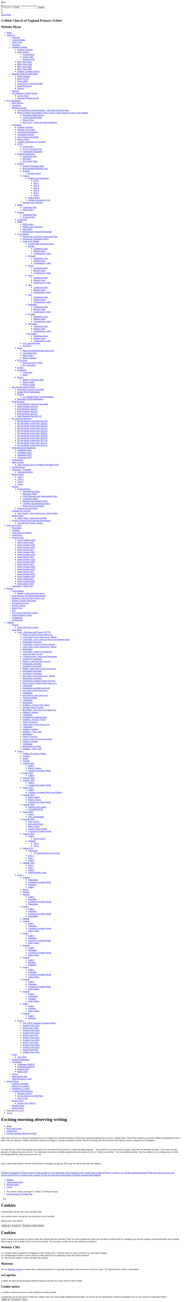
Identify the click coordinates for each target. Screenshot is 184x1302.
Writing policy (34, 198)
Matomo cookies (15, 1269)
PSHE (20, 222)
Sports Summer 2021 (26, 576)
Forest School (23, 52)
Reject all (5, 1226)
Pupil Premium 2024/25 (27, 409)
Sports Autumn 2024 (26, 552)
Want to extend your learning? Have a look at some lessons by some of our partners (52, 113)
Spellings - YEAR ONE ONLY (36, 705)
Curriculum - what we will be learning (39, 644)
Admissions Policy (25, 472)
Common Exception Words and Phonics (45, 792)
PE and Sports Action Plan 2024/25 (32, 423)
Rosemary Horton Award (28, 98)
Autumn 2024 (28, 780)
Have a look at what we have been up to (40, 683)
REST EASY (23, 79)
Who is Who (22, 81)
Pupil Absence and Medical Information (29, 596)
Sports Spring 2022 (25, 571)
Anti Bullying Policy (31, 491)
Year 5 (36, 193)
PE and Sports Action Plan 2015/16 (32, 445)
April (30, 275)
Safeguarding (17, 460)
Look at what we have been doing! (37, 739)
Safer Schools (18, 462)
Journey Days (18, 1101)
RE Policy (27, 159)
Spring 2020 (22, 1071)
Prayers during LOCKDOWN (30, 1096)
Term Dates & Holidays (22, 533)
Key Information (13, 100)
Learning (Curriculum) (32, 659)
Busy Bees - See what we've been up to (39, 710)
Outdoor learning (30, 698)
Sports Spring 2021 (25, 579)
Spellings (32, 841)
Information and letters (32, 642)
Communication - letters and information (40, 656)
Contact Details (18, 40)
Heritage (15, 91)
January (31, 246)
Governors (16, 105)
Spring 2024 (28, 812)
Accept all (16, 1226)
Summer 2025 (29, 795)
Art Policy (27, 346)
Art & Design (23, 234)
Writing (26, 176)
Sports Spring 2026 (25, 542)
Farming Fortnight (25, 127)
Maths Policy (28, 210)
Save (25, 1299)
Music (19, 348)
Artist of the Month (31, 241)
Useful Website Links (37, 872)
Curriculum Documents (33, 151)
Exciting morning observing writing (21, 1133)
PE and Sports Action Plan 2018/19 (32, 438)
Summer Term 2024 (31, 1045)
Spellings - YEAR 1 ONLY (34, 719)
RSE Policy (28, 229)
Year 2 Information (36, 817)
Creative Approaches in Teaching (31, 142)
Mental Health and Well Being (25, 74)
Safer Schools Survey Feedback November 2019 (38, 465)
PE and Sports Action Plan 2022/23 (32, 428)
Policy (25, 375)
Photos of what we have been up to (38, 634)
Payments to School (20, 603)
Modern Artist (39, 251)
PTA (14, 610)
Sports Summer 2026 (26, 540)
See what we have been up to (35, 690)
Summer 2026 (29, 59)
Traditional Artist (40, 248)
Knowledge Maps (35, 824)
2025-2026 (22, 1057)
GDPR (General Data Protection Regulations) (31, 520)
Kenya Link (22, 1098)
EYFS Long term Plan (32, 149)
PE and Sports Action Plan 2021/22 (32, 431)
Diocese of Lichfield (20, 1086)
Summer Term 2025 (31, 1037)
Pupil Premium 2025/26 (27, 406)
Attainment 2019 (24, 455)
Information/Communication (35, 717)
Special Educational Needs (23, 387)
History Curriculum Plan (33, 380)
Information (28, 649)
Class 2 (20, 479)
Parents (9, 588)
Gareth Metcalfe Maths (32, 117)
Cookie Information (14, 1182)
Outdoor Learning (19, 47)
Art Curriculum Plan (31, 343)
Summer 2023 (29, 863)
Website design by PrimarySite (19, 1194)
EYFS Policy (28, 147)
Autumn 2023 (28, 804)
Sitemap (9, 1180)
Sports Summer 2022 (26, 569)
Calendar (16, 530)
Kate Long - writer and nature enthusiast (40, 122)
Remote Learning (19, 108)
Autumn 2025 (28, 763)
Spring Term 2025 (30, 1035)
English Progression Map (33, 166)
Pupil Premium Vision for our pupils (32, 404)
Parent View (17, 608)
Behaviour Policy (30, 494)
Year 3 (36, 188)
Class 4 (20, 484)
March (31, 265)
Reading (26, 171)
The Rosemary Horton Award (24, 93)
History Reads (29, 384)
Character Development (27, 132)
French (20, 367)
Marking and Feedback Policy (35, 501)
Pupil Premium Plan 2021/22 (29, 416)
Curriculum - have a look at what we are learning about (46, 639)
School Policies (23, 489)
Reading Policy (34, 173)
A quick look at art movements (41, 244)
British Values (18, 474)
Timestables (33, 880)
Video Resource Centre (22, 615)
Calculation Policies (25, 134)
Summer (26, 761)
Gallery (31, 766)
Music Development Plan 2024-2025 (38, 350)
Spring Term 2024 (30, 1042)
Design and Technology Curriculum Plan (40, 236)
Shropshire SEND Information (30, 399)
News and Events (13, 525)
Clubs (14, 1054)
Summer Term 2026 (31, 1030)
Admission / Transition (21, 469)
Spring (25, 758)
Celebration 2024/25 (26, 1064)
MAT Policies (18, 103)
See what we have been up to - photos (39, 676)
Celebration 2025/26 (26, 1067)
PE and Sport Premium (21, 418)
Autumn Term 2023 (31, 1040)
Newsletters (17, 528)
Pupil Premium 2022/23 (27, 414)
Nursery (15, 625)
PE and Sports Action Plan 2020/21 (32, 433)
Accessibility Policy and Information (38, 397)
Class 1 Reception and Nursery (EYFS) (34, 632)
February (32, 256)
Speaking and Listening (33, 202)
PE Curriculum (29, 365)
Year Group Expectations (28, 137)
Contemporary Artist (42, 253)
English (20, 164)
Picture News (28, 120)
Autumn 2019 (23, 1069)
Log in (9, 1113)
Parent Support (23, 76)
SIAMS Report (18, 467)
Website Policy (12, 1184)
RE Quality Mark (30, 161)
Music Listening (29, 358)
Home (9, 32)
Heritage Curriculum (26, 130)
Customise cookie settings (33, 1226)
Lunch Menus (18, 591)
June (30, 295)
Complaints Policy (30, 499)
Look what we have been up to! (36, 724)
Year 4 (36, 190)
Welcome (16, 37)
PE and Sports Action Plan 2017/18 (32, 440)
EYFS (20, 144)
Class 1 (20, 477)
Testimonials (17, 617)
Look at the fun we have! (28, 627)
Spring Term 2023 (30, 1050)
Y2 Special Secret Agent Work (46, 853)
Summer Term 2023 (31, 1052)
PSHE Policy (28, 224)
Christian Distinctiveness (22, 1091)
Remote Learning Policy (27, 508)
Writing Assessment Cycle (39, 200)
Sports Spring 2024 (25, 557)
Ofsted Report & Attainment (24, 448)
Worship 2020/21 (24, 1093)
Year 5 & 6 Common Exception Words (39, 1023)
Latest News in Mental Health (30, 83)
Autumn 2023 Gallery (37, 807)
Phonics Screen (34, 768)
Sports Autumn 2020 (26, 581)
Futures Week (23, 139)
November (32, 324)
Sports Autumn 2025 (26, 545)
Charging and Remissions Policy (36, 503)
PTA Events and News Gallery (25, 613)
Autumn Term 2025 (31, 1025)
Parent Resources (24, 86)
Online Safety (18, 516)
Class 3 (20, 482)
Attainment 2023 (24, 452)
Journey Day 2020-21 (26, 1103)
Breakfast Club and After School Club (28, 598)
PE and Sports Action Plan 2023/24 (32, 426)
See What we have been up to (35, 695)
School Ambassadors (21, 1059)
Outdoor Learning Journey (28, 71)
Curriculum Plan (30, 156)
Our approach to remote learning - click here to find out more (43, 110)
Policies (20, 88)
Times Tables (33, 931)
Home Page (6, 15)
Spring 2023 (28, 848)
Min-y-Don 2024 (24, 64)
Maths (19, 205)
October (31, 314)
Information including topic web (36, 688)
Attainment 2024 (24, 450)
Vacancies (16, 45)
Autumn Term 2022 (31, 1047)
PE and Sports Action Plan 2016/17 (32, 443)
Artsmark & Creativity (21, 511)
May (30, 285)
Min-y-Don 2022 (24, 62)
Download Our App (15, 1110)
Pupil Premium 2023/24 (27, 411)
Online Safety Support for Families (32, 518)
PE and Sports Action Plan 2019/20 (32, 435)
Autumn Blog (28, 54)
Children (10, 622)
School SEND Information (28, 392)
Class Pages (17, 630)
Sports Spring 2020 (25, 583)
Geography (22, 370)
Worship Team (18, 1105)
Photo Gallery (34, 797)
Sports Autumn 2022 (26, 566)
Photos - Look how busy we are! (37, 661)
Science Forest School (37, 829)
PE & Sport (22, 360)
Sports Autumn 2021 (26, 574)
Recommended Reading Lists (35, 168)
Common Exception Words (34, 753)
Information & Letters (32, 746)
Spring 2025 (28, 787)
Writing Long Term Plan (38, 178)
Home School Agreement (33, 506)
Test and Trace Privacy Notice (30, 523)
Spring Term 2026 (30, 1028)
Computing (22, 219)
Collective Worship (20, 1084)
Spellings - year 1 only (32, 732)
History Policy (29, 382)
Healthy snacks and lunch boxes (31, 593)
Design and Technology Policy (36, 239)
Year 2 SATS (33, 821)
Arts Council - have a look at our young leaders (37, 513)
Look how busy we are (32, 654)
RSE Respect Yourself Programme (37, 231)
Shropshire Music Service (33, 115)
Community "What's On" (22, 586)
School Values (12, 1081)
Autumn (26, 756)
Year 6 (36, 195)
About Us (10, 35)
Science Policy (29, 217)
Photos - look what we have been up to (39, 668)
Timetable (32, 885)
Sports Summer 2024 (26, 554)
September (32, 304)
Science (20, 212)
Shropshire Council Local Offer (30, 389)
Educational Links (19, 1076)
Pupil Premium (18, 401)
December (32, 333)
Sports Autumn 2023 (26, 559)
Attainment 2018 (24, 457)
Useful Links (17, 620)
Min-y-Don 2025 (24, 66)
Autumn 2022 (28, 834)
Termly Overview (30, 722)
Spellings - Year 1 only (32, 749)
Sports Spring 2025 (25, 550)
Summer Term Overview (33, 707)
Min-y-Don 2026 (24, 69)
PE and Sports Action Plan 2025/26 (32, 421)
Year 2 (36, 185)
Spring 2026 (28, 57)
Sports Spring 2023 (25, 564)
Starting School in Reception (24, 600)
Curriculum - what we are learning (37, 651)
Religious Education (25, 154)
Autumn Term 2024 (31, 1033)
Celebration (27, 685)
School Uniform (19, 605)
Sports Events (18, 537)
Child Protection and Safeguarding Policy (40, 496)
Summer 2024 (29, 819)
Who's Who (17, 42)
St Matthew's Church (21, 1088)
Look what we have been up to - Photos (40, 637)
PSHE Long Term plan (32, 227)
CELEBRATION (35, 809)
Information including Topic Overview (39, 681)
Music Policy (28, 355)
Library (15, 1074)
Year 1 (36, 183)
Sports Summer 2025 (26, 547)
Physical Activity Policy (33, 363)
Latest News (17, 535)
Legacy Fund (23, 96)
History (20, 377)
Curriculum (17, 125)
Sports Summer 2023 (26, 562)
